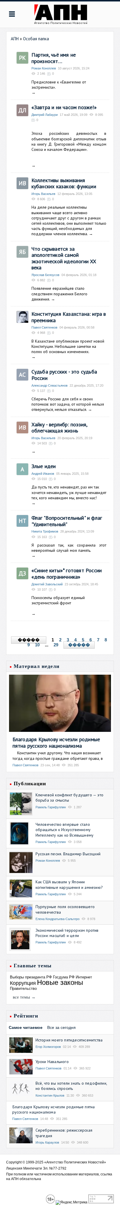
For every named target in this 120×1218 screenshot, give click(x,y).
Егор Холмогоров (48, 1046)
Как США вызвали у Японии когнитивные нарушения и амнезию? (69, 884)
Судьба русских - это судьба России (64, 374)
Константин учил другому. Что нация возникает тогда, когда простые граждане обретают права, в (58, 755)
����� (79, 645)
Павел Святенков (44, 327)
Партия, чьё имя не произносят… (53, 57)
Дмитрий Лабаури (44, 114)
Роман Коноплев (43, 68)
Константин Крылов (50, 1095)
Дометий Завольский (47, 584)
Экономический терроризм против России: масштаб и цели (67, 933)
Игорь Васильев (43, 194)
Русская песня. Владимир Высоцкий (68, 853)
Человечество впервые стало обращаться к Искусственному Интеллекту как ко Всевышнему (65, 829)
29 (56, 644)
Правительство (23, 988)
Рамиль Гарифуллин (51, 807)
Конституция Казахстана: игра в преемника (68, 317)
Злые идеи (43, 466)
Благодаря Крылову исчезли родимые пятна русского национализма (56, 742)
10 (37, 644)
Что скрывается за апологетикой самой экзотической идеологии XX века (63, 258)
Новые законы (60, 982)
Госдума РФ (64, 977)
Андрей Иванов (42, 473)
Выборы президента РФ (31, 977)
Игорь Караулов (47, 1142)
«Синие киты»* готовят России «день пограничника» (66, 573)
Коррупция (23, 983)
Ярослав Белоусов (45, 275)
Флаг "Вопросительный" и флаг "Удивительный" (66, 521)
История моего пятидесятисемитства (69, 1040)
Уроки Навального (52, 1061)
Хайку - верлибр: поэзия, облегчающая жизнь (59, 427)
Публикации (30, 783)
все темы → (24, 997)
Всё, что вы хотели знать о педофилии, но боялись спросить (71, 1086)
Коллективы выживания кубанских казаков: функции (63, 183)
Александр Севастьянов (49, 385)
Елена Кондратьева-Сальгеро (58, 919)
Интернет (84, 977)
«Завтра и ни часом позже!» (64, 107)
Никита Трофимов (44, 531)
